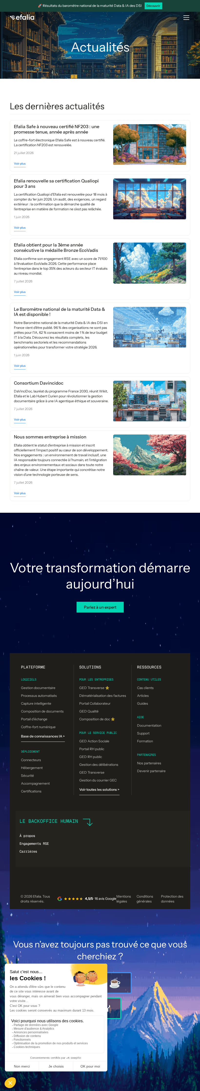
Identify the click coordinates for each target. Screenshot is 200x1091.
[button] (185, 17)
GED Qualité (89, 711)
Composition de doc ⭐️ (97, 719)
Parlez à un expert (100, 607)
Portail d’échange (34, 719)
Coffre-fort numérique (38, 727)
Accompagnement (35, 783)
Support (143, 733)
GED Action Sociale (94, 741)
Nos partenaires (149, 763)
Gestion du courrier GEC (98, 780)
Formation (145, 741)
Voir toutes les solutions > (99, 789)
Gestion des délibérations (98, 764)
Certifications (31, 791)
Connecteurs (31, 760)
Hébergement (32, 768)
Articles (143, 695)
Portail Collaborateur (94, 703)
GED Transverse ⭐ (94, 688)
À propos (27, 836)
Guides (142, 703)
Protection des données (172, 898)
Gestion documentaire (38, 688)
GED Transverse (91, 772)
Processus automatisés (39, 695)
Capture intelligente (36, 703)
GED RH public (90, 757)
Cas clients (145, 688)
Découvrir (153, 6)
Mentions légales (123, 898)
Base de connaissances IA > (43, 736)
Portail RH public (91, 749)
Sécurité (27, 775)
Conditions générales (145, 898)
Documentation (149, 725)
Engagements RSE (34, 843)
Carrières (28, 851)
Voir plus (20, 163)
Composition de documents (42, 711)
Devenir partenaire (151, 771)
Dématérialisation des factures (102, 695)
